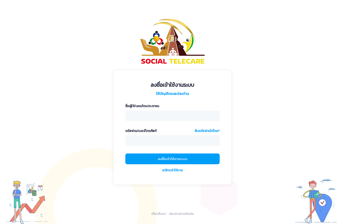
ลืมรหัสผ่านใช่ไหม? (207, 131)
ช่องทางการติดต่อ (181, 214)
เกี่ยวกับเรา (158, 214)
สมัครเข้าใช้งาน (172, 170)
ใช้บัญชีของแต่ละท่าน (172, 93)
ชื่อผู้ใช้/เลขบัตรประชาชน (142, 106)
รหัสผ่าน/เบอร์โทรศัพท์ (141, 131)
